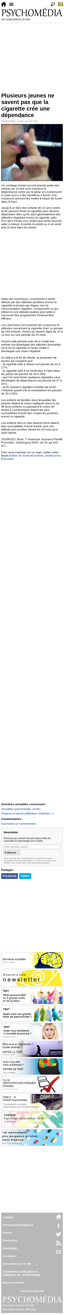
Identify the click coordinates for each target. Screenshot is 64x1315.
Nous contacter (13, 1282)
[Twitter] (58, 1236)
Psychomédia (8, 121)
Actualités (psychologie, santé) (20, 809)
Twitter (25, 875)
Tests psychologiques (18, 1224)
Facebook (9, 875)
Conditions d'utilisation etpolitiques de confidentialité (21, 1273)
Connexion (10, 1240)
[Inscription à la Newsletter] (59, 6)
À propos (9, 1256)
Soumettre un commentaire (18, 823)
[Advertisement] (32, 56)
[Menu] (12, 6)
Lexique (8, 1217)
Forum (7, 1232)
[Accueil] (4, 6)
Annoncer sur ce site (17, 1263)
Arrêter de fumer (19, 455)
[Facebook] (58, 1227)
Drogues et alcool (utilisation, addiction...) (27, 813)
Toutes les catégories (32, 1291)
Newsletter (10, 1248)
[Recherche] (51, 6)
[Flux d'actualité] (58, 1244)
